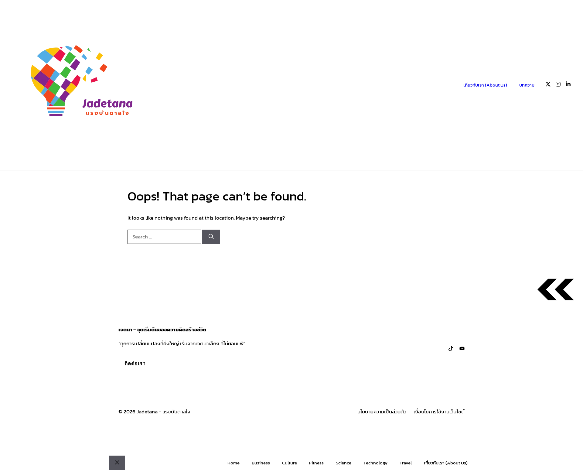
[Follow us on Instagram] (558, 85)
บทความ (526, 84)
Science (343, 462)
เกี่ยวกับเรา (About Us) (485, 84)
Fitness (316, 462)
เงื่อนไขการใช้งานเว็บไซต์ (439, 412)
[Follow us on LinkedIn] (568, 85)
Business (261, 462)
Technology (375, 462)
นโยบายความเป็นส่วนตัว (381, 412)
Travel (406, 462)
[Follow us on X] (548, 85)
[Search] (211, 237)
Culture (289, 462)
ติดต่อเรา (135, 363)
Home (233, 462)
